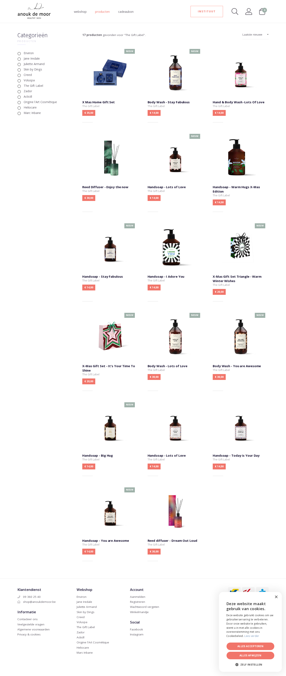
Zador (28, 91)
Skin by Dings (33, 69)
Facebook (136, 629)
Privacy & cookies (29, 634)
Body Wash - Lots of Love (176, 351)
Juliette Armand (34, 64)
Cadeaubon (126, 11)
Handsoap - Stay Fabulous (110, 261)
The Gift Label (33, 86)
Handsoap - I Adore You (176, 261)
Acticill (28, 96)
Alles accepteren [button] (250, 646)
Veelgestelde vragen (30, 624)
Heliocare (30, 107)
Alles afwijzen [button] (251, 655)
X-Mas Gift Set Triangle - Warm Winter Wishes (241, 261)
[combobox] (267, 597)
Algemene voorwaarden (33, 629)
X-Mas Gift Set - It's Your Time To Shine (110, 351)
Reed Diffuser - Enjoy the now (110, 172)
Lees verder (251, 636)
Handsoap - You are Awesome (110, 523)
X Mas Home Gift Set (110, 85)
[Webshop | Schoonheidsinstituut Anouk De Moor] (34, 10)
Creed (28, 75)
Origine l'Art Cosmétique (40, 102)
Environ (29, 53)
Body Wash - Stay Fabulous (176, 85)
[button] (250, 665)
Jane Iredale (32, 58)
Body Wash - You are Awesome (241, 351)
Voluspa (29, 80)
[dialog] (250, 632)
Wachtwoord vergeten (144, 607)
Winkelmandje (139, 612)
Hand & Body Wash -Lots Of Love (241, 85)
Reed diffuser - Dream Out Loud (176, 523)
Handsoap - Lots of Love (176, 172)
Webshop (80, 11)
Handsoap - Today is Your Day (241, 438)
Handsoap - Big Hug (110, 438)
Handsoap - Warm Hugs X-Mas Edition (241, 172)
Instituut (207, 11)
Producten (102, 11)
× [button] (276, 597)
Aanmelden (137, 597)
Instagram (136, 634)
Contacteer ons (27, 619)
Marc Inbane (32, 113)
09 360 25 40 (31, 597)
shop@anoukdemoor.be (39, 602)
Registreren (137, 602)
